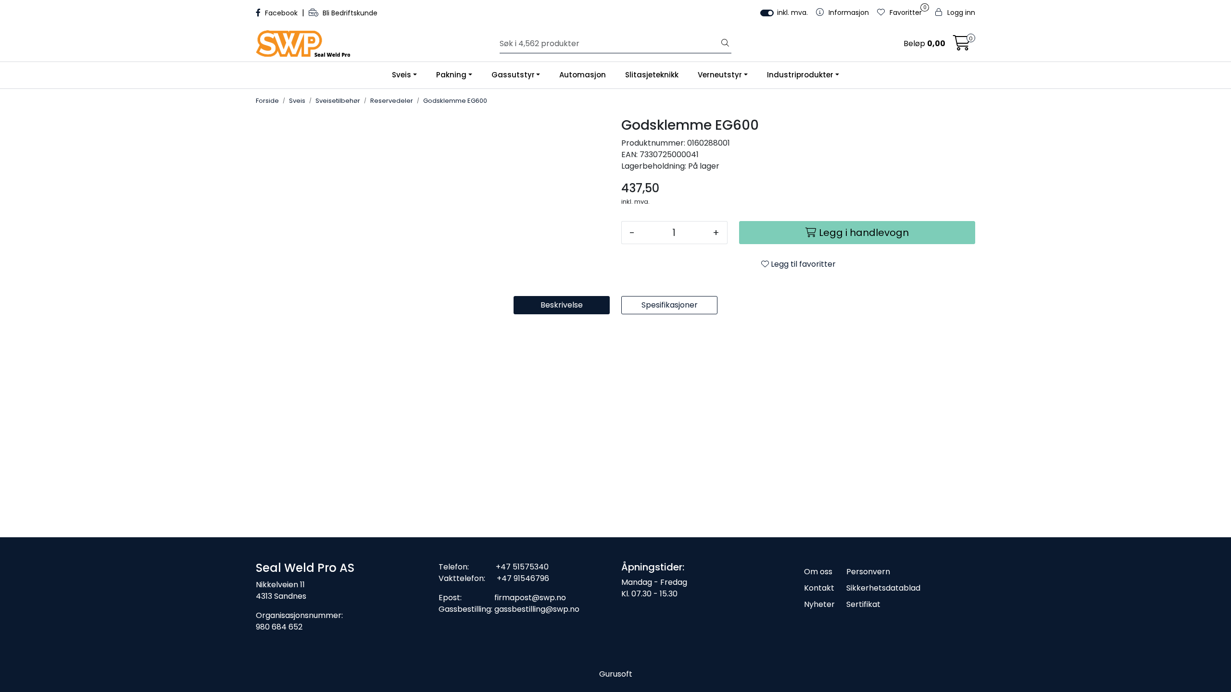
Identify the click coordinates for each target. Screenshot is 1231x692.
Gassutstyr (513, 75)
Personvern (868, 571)
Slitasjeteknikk (651, 75)
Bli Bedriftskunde (349, 13)
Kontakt (819, 587)
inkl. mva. (792, 12)
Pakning (451, 75)
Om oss (818, 571)
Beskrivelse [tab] (561, 304)
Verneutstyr (720, 75)
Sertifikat (863, 604)
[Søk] (725, 43)
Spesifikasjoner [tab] (669, 304)
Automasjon (582, 75)
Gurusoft (615, 674)
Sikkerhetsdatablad (883, 587)
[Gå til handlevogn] (961, 45)
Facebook (281, 13)
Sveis (401, 75)
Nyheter (819, 604)
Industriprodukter (800, 75)
